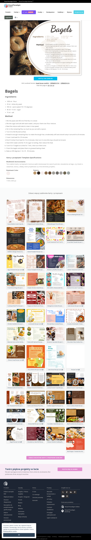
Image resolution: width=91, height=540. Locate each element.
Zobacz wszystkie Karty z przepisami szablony (45, 458)
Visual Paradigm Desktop (25, 1)
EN (48, 85)
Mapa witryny (22, 517)
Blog (19, 505)
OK (19, 535)
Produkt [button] (7, 12)
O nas (34, 491)
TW (51, 85)
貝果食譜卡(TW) (54, 83)
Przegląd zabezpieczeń (41, 538)
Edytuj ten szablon (45, 78)
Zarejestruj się (79, 12)
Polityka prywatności (63, 536)
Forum (20, 500)
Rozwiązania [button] (50, 12)
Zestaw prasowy (37, 497)
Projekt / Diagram (24, 497)
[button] (17, 12)
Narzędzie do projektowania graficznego (8, 507)
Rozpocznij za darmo (70, 469)
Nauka (20, 503)
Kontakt (35, 500)
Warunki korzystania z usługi (51, 494)
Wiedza (20, 508)
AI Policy (49, 499)
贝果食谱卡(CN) (65, 83)
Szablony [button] (60, 12)
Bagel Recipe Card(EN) (42, 83)
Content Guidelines (76, 536)
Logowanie (8, 17)
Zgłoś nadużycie (52, 518)
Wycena (69, 12)
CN (53, 85)
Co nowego (36, 494)
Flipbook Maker (9, 497)
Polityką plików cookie (10, 531)
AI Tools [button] (28, 12)
